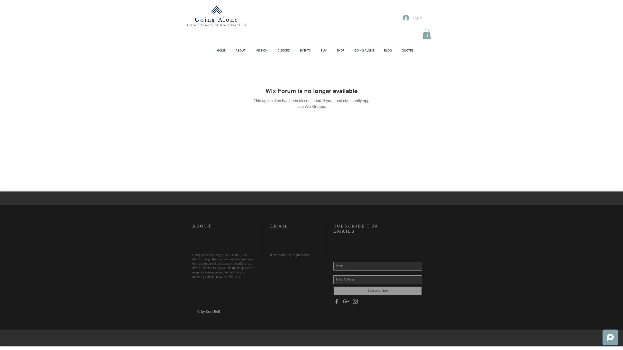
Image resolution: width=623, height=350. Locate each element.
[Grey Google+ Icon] (346, 301)
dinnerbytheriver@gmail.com (290, 255)
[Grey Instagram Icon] (355, 301)
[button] (426, 34)
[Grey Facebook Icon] (336, 301)
